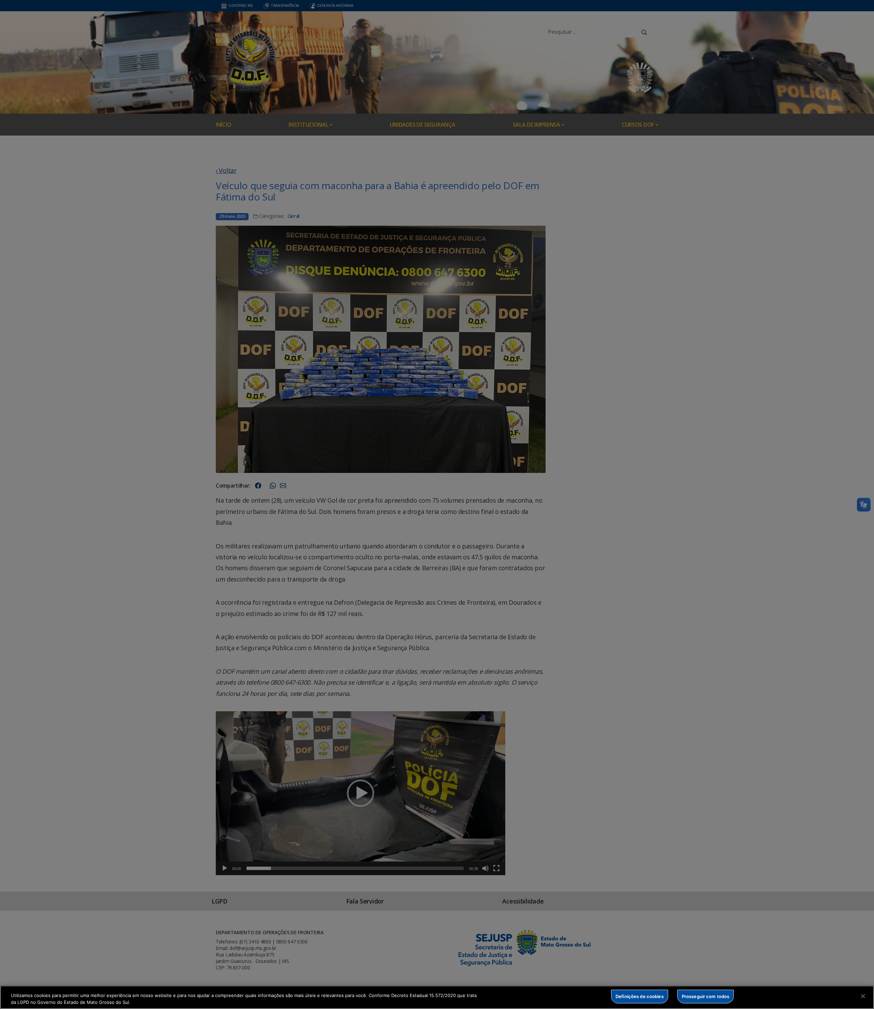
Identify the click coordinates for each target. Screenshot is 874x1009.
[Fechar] (863, 996)
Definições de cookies (640, 996)
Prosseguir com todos (706, 996)
